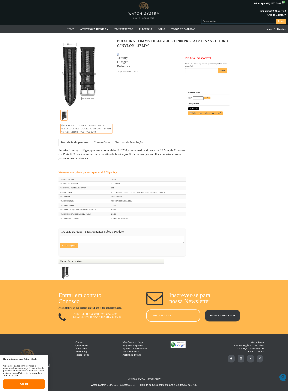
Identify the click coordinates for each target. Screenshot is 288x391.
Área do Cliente (275, 15)
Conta (269, 29)
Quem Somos (81, 345)
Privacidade (81, 348)
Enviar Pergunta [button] (69, 245)
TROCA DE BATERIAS (183, 29)
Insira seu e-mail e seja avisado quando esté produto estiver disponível (206, 65)
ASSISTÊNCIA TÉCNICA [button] (93, 29)
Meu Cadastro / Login (133, 342)
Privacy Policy (153, 378)
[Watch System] (144, 10)
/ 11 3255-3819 (109, 314)
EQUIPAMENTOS (123, 29)
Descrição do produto (74, 142)
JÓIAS (161, 29)
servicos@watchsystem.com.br (101, 317)
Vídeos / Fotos (82, 354)
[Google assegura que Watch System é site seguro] (177, 347)
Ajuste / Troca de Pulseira (135, 348)
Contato (79, 342)
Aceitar (24, 384)
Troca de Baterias (131, 351)
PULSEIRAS (145, 29)
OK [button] (207, 98)
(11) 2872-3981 (274, 3)
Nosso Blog (81, 351)
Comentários (102, 142)
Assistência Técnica (132, 354)
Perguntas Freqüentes (133, 345)
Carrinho (281, 29)
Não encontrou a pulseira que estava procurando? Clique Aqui (87, 172)
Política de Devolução (129, 142)
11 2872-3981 (93, 314)
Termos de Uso (10, 375)
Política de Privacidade (29, 373)
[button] (205, 113)
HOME (70, 29)
